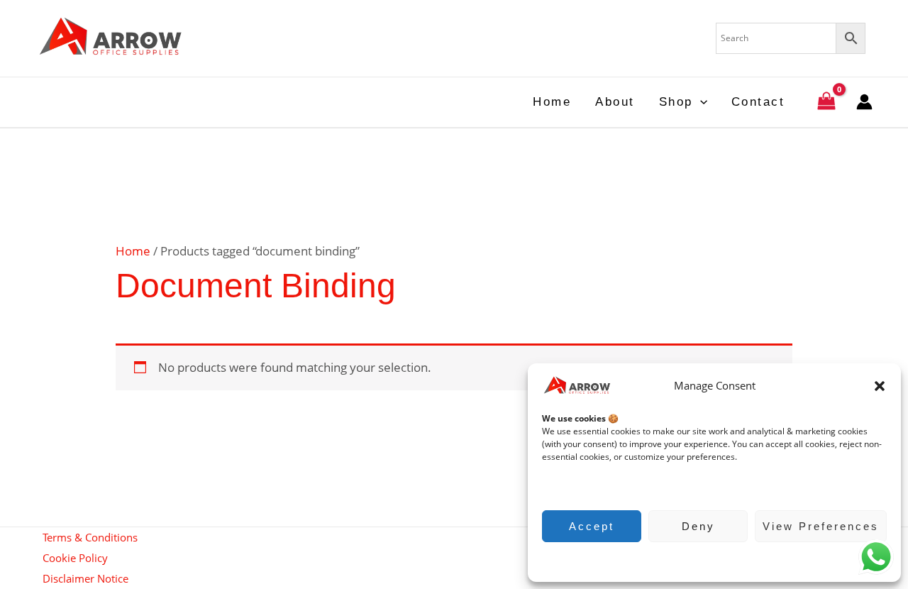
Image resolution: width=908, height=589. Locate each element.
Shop (676, 102)
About (615, 102)
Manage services (582, 485)
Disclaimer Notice (85, 578)
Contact (758, 102)
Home (552, 102)
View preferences (821, 526)
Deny (698, 526)
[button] (880, 386)
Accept (591, 526)
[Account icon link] (864, 102)
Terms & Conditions (90, 537)
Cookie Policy (707, 560)
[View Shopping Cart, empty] (826, 102)
